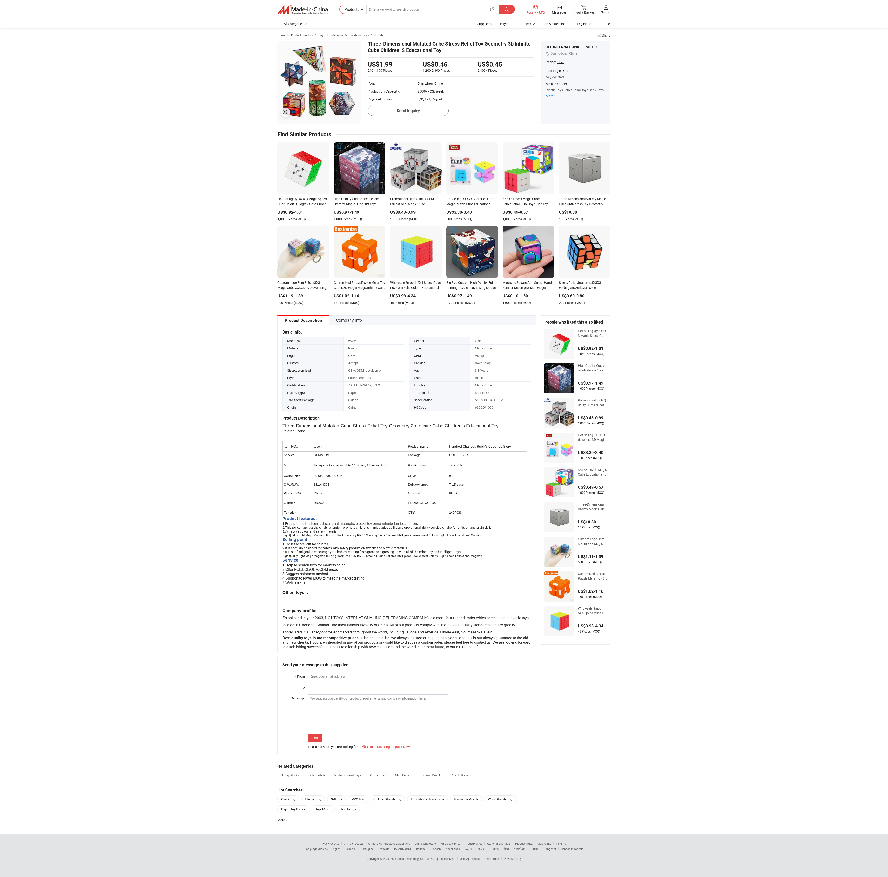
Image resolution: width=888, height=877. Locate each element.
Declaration (492, 859)
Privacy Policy (512, 859)
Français (383, 849)
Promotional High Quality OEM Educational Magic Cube (592, 402)
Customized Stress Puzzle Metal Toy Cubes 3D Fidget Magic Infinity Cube (592, 576)
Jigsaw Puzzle (431, 775)
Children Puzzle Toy (387, 799)
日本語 (494, 849)
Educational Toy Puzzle (427, 799)
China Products (353, 843)
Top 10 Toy (323, 809)
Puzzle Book (459, 775)
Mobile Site (544, 843)
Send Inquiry (408, 110)
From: (300, 676)
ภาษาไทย (519, 849)
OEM (351, 355)
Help (528, 24)
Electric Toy (313, 799)
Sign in (605, 12)
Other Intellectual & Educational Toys (334, 775)
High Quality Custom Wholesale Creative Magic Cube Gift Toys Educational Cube (592, 368)
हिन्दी (506, 849)
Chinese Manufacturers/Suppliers (389, 843)
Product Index (524, 843)
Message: (297, 698)
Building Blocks (288, 775)
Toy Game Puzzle (466, 799)
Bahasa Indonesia (572, 849)
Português (367, 849)
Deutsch (436, 849)
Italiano (421, 849)
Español (350, 849)
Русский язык (402, 849)
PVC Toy (358, 799)
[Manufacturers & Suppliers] (303, 9)
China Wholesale (425, 843)
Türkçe (534, 849)
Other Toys (378, 775)
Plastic (353, 348)
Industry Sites (473, 843)
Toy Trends (348, 809)
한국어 (481, 849)
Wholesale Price (450, 843)
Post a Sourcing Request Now (386, 746)
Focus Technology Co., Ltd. (414, 859)
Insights (561, 843)
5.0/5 (560, 62)
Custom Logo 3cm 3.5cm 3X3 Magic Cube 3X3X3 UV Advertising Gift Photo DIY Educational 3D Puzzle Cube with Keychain (592, 541)
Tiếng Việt (549, 849)
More (549, 96)
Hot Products (330, 843)
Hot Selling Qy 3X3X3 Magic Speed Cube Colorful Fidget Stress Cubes (592, 333)
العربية (468, 849)
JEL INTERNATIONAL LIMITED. (571, 46)
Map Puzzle (403, 775)
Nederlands (453, 849)
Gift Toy (336, 799)
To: (303, 687)
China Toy (288, 799)
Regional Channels (498, 843)
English (336, 849)
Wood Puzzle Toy (500, 799)
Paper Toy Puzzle (293, 809)
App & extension (554, 24)
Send (315, 737)
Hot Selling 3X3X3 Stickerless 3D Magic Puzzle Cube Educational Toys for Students (592, 437)
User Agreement (470, 859)
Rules (607, 24)
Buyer (504, 24)
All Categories (293, 24)
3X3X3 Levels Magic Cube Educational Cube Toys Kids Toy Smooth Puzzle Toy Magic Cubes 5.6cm (592, 472)
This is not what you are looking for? (333, 746)
